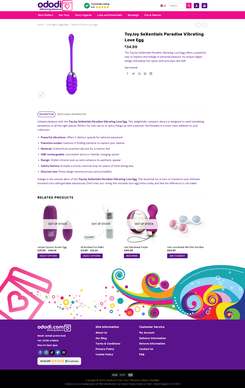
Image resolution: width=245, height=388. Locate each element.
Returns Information (152, 343)
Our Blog (101, 338)
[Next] (207, 233)
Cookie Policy (104, 354)
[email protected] (55, 335)
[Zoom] (41, 95)
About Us (101, 332)
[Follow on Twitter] (58, 352)
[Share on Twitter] (133, 74)
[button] (96, 6)
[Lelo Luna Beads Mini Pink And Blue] (187, 223)
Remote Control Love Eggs (85, 24)
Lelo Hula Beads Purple (136, 247)
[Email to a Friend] (139, 74)
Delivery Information (152, 338)
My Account (146, 332)
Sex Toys (123, 380)
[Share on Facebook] (127, 74)
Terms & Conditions (108, 343)
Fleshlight (155, 380)
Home (40, 24)
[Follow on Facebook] (40, 352)
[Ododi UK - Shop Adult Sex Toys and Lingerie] (57, 5)
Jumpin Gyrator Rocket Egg (51, 247)
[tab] (46, 114)
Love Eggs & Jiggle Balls (57, 24)
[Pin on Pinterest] (145, 74)
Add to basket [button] (177, 256)
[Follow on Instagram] (46, 352)
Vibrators (135, 380)
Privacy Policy (105, 348)
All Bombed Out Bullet (92, 247)
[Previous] (37, 233)
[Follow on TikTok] (52, 352)
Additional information (71, 114)
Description (46, 114)
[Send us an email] (63, 352)
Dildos (144, 380)
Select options (48, 256)
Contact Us (146, 348)
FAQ (141, 354)
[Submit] (189, 5)
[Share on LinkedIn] (151, 74)
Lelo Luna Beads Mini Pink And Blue (185, 247)
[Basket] (204, 5)
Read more (132, 256)
